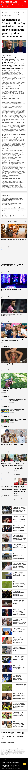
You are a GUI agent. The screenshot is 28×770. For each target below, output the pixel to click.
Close (24, 763)
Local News (8, 738)
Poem (3, 736)
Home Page (23, 733)
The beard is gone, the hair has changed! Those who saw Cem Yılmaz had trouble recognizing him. (12, 212)
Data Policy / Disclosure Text (8, 766)
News (3, 738)
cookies (8, 761)
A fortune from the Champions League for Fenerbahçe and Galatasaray (13, 207)
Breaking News (20, 736)
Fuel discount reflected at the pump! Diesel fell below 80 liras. (13, 216)
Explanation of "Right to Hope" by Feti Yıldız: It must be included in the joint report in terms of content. (13, 14)
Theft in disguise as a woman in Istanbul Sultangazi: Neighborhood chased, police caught (12, 199)
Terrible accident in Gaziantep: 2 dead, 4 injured (12, 204)
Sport (13, 736)
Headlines (8, 736)
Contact (19, 732)
